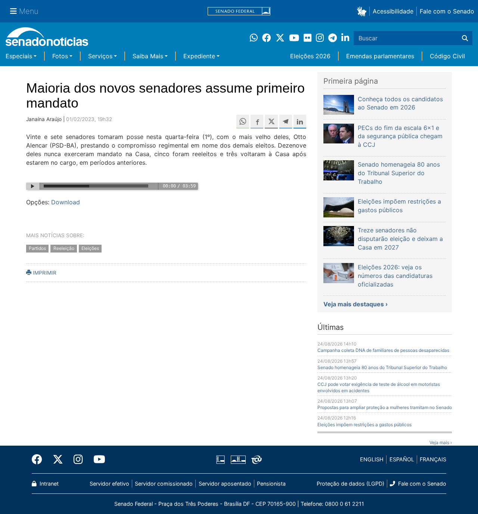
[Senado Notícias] (47, 39)
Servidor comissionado (164, 483)
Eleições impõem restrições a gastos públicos (364, 424)
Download (65, 202)
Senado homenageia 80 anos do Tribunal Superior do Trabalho (382, 367)
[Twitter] (57, 459)
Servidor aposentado (225, 483)
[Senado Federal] (239, 11)
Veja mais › (440, 442)
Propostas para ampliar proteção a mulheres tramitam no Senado (384, 407)
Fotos (60, 56)
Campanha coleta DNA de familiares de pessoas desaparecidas (383, 350)
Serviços (100, 56)
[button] (363, 11)
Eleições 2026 (310, 56)
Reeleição (63, 248)
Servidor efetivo (109, 483)
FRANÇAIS (433, 459)
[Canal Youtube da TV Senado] (96, 459)
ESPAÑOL (401, 459)
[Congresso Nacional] (238, 459)
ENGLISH (372, 459)
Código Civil (447, 56)
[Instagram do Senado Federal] (78, 459)
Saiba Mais (148, 56)
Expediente (199, 56)
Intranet (48, 483)
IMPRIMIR (43, 273)
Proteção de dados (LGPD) (350, 483)
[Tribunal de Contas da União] (256, 459)
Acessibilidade (393, 11)
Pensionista (271, 483)
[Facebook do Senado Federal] (39, 459)
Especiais (19, 56)
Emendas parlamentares (380, 56)
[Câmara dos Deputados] (220, 459)
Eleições (90, 248)
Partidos (37, 248)
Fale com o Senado (447, 11)
